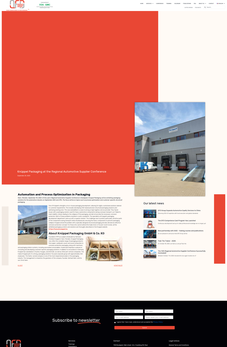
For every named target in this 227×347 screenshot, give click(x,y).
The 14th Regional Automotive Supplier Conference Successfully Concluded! (182, 252)
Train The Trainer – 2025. (167, 241)
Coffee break (188, 7)
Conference (160, 3)
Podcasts (198, 7)
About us (201, 3)
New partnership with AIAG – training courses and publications (180, 231)
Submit (144, 328)
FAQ (195, 3)
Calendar (177, 3)
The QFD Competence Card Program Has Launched (177, 221)
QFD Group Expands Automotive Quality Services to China (179, 210)
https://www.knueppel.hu (58, 229)
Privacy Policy (158, 322)
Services (149, 3)
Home (141, 3)
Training (168, 3)
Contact (211, 3)
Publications (187, 3)
